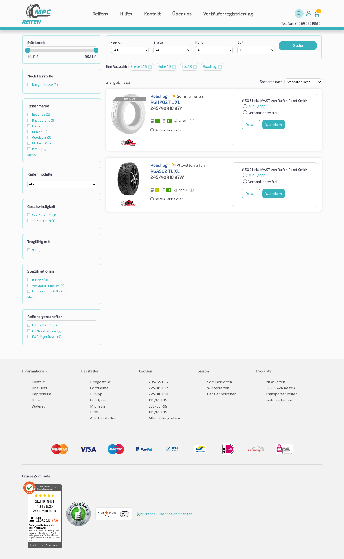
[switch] (124, 514)
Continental (100, 388)
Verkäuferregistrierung (228, 13)
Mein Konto (308, 13)
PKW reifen (275, 381)
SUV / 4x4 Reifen (280, 388)
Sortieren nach (271, 81)
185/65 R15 (158, 412)
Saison (116, 43)
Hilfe (126, 13)
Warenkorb (273, 124)
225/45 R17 (158, 388)
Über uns (182, 13)
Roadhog (41, 114)
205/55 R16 (158, 381)
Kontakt (152, 13)
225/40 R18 (158, 394)
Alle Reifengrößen (164, 418)
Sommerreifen (219, 381)
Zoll (240, 42)
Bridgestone (100, 381)
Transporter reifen (281, 394)
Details (251, 124)
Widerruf (39, 406)
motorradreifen (279, 400)
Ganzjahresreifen (221, 394)
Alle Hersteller (103, 418)
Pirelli (95, 412)
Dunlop (96, 394)
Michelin (97, 406)
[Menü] (129, 510)
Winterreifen (218, 388)
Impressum (41, 394)
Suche (298, 45)
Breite (158, 42)
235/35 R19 (158, 406)
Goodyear (98, 400)
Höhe (199, 42)
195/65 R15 (158, 400)
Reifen (100, 13)
